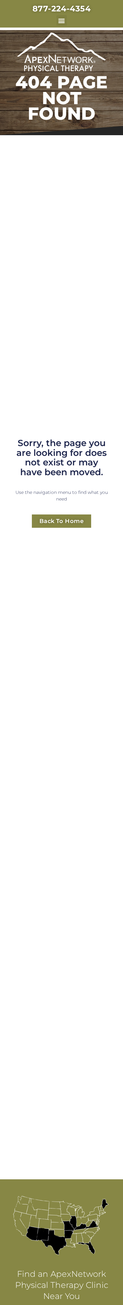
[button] (61, 20)
